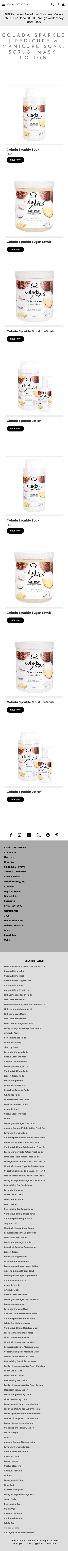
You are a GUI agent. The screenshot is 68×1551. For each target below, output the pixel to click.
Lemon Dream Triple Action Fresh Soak (24, 1176)
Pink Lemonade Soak (14, 1000)
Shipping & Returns (14, 867)
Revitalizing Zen (12, 1504)
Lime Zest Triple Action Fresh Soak (21, 1157)
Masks (7, 1438)
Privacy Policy (12, 877)
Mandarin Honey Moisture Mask (20, 1342)
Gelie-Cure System (14, 926)
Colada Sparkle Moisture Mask (19, 1319)
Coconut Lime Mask (14, 976)
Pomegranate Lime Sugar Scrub (20, 1233)
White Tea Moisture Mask (17, 1323)
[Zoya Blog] (48, 834)
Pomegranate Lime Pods (16, 1100)
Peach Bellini (10, 1204)
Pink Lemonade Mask (15, 1014)
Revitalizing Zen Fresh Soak (18, 1185)
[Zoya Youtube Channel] (29, 834)
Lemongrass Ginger (14, 1304)
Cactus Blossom (12, 1466)
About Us (9, 887)
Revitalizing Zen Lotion (15, 1380)
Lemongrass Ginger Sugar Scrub (20, 1276)
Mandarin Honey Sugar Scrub (19, 1228)
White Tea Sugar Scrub (15, 1257)
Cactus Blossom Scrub (15, 1280)
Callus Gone (10, 1509)
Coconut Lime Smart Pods (17, 990)
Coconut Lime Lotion (14, 971)
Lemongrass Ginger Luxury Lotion (21, 1266)
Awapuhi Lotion (12, 1456)
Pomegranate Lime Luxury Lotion (21, 1404)
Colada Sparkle (11, 1528)
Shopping (9, 901)
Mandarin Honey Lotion (16, 1390)
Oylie (7, 940)
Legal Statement (13, 891)
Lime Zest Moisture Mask (16, 1338)
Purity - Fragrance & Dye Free (19, 1495)
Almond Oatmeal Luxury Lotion (20, 1442)
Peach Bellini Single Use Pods (19, 1024)
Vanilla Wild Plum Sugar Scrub (19, 1214)
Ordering (9, 862)
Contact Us (10, 852)
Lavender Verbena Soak (16, 1133)
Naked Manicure (13, 921)
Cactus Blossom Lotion (16, 1452)
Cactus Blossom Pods (15, 1057)
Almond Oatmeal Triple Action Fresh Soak (24, 1128)
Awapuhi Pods (11, 1033)
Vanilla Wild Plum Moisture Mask (21, 1328)
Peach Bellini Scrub (13, 1200)
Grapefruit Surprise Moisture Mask (21, 1352)
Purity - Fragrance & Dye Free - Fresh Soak (24, 1181)
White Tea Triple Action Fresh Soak (21, 1142)
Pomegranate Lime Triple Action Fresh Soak (24, 1161)
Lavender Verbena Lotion (17, 1447)
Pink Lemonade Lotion (15, 1019)
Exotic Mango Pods (13, 1081)
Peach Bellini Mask (13, 1371)
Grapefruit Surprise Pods (16, 1090)
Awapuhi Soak (11, 1109)
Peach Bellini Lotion (14, 1376)
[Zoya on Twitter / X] (38, 834)
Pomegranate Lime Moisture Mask (21, 1347)
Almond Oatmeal (13, 1514)
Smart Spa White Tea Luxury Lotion (22, 1409)
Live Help (9, 857)
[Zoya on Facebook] (10, 834)
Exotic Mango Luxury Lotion (18, 1395)
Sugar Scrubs (10, 1223)
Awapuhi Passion (13, 1471)
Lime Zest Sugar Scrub (15, 1238)
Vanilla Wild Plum (13, 1518)
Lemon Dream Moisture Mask (19, 1357)
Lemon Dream (11, 1252)
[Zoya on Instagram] (19, 834)
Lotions (8, 1475)
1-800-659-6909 (13, 906)
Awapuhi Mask (11, 1290)
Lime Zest (9, 1485)
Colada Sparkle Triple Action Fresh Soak (24, 1138)
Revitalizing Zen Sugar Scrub (18, 1209)
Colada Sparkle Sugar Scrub (18, 1219)
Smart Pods (10, 1499)
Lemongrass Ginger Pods (17, 1066)
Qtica (7, 930)
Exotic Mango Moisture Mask (18, 1333)
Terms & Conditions (15, 872)
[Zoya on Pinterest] (56, 834)
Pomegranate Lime (13, 1480)
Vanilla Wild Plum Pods (16, 1071)
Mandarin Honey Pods (15, 1085)
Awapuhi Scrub (11, 1285)
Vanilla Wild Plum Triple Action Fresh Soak (24, 1147)
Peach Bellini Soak (13, 1195)
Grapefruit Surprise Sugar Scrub (20, 1247)
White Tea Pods (12, 1095)
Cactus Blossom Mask (15, 1295)
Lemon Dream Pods (14, 1076)
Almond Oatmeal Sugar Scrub (19, 1271)
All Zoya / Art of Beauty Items (19, 1533)
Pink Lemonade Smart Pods (18, 995)
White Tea (9, 1523)
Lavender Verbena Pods (16, 1052)
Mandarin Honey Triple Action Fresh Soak (24, 1166)
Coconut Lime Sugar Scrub (17, 981)
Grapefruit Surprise (13, 1490)
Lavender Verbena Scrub (16, 1261)
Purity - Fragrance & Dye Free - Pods (22, 1028)
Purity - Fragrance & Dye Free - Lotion (23, 1385)
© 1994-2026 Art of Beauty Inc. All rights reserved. (34, 1542)
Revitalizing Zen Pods (15, 1038)
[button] (17, 4)
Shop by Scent (11, 1047)
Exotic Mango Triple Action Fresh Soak (23, 1152)
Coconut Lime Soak (14, 985)
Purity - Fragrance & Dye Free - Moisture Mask (24, 1366)
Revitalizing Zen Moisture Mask (20, 1361)
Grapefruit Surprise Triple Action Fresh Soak (24, 1171)
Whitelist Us (10, 896)
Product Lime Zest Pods (16, 1104)
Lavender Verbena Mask (16, 1309)
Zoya (7, 916)
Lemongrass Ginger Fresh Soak (20, 1123)
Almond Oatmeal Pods (15, 1062)
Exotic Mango (11, 1433)
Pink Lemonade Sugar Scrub (18, 1009)
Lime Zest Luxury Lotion (16, 1399)
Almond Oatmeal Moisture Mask (20, 1314)
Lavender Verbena (13, 1190)
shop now (15, 160)
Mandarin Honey (12, 1042)
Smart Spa (10, 935)
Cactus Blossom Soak (15, 1114)
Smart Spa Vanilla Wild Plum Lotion (22, 1414)
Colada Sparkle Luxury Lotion (19, 1428)
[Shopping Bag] (63, 4)
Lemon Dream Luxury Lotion (18, 1423)
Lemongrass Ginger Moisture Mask (22, 1299)
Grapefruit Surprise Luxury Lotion (21, 1418)
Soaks (7, 1119)
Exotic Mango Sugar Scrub (17, 1242)
